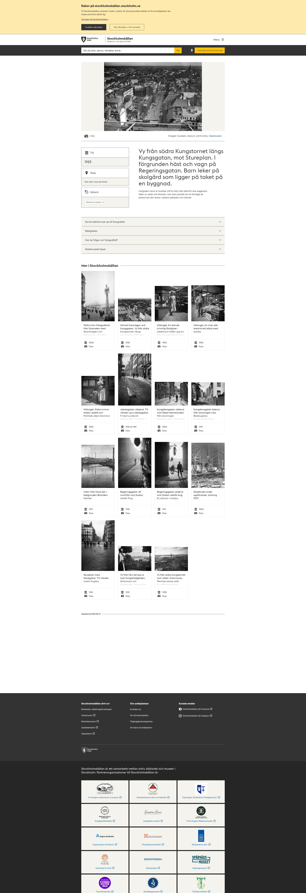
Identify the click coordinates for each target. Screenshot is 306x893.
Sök (178, 50)
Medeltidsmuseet (88, 722)
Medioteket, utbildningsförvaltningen (96, 709)
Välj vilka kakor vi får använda (127, 27)
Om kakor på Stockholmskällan (94, 19)
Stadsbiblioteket (88, 728)
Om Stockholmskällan (139, 715)
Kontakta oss (135, 709)
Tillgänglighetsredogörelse (141, 722)
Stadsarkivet (86, 734)
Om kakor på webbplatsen (141, 728)
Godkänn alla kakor (93, 27)
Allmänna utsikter (94, 202)
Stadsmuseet (215, 136)
